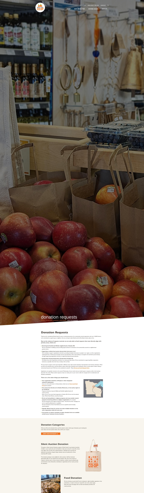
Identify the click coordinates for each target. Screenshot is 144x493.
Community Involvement (59, 320)
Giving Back (93, 9)
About (104, 9)
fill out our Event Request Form (81, 368)
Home (43, 320)
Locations (83, 5)
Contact (103, 5)
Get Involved (79, 9)
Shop (69, 9)
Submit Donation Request (50, 433)
